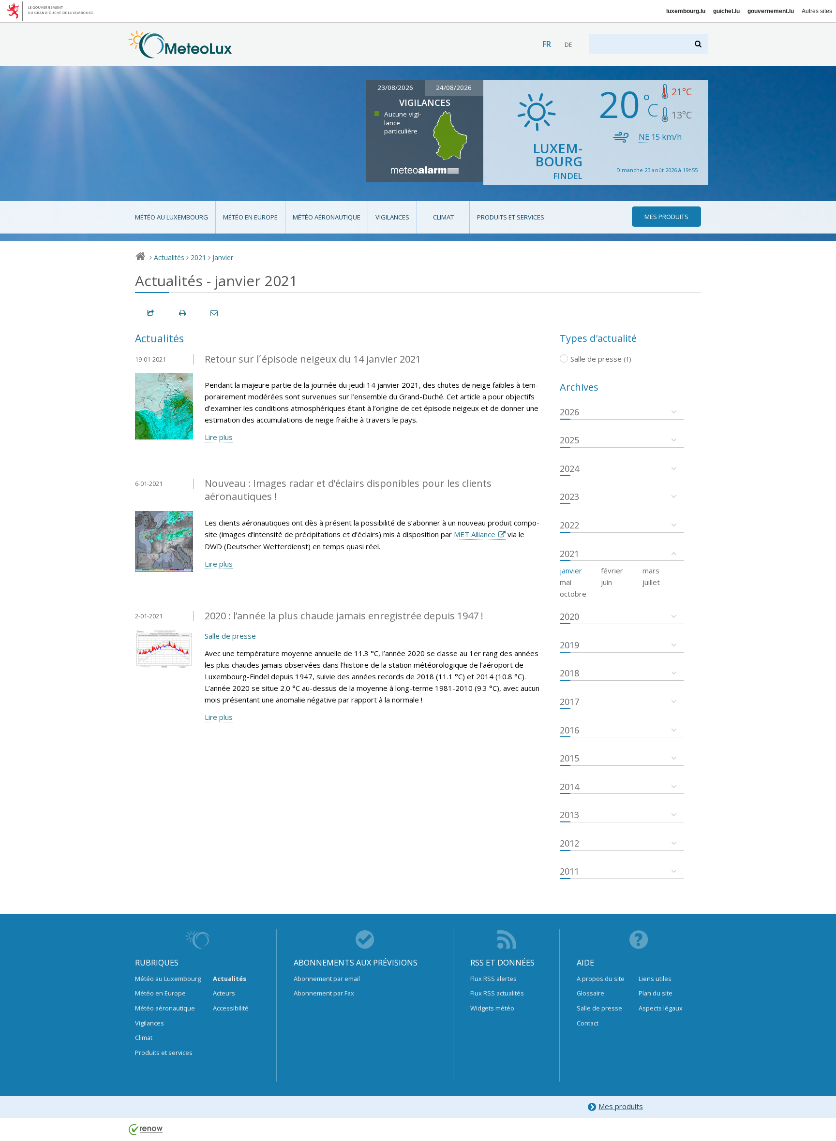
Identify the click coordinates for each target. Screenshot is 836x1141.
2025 (569, 440)
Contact (587, 1023)
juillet (651, 582)
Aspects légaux (661, 1008)
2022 (569, 525)
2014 (569, 786)
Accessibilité (231, 1008)
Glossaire (590, 993)
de (568, 45)
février (612, 570)
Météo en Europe (250, 217)
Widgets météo (492, 1008)
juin (606, 582)
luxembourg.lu (685, 11)
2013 (569, 814)
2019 (569, 645)
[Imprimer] (183, 313)
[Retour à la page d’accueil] (180, 53)
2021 (198, 257)
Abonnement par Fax (324, 993)
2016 (569, 730)
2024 (569, 468)
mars (650, 570)
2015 (569, 758)
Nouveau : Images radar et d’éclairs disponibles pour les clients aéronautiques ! (348, 490)
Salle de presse (230, 636)
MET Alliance (474, 534)
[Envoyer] (215, 313)
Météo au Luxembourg (171, 217)
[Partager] (151, 313)
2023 (569, 496)
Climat (443, 217)
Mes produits (620, 1106)
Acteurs (224, 993)
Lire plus (219, 437)
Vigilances (392, 217)
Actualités (169, 257)
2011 (569, 871)
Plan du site (655, 993)
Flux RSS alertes (493, 978)
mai (565, 582)
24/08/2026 (454, 87)
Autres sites (817, 11)
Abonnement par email (327, 978)
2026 (569, 412)
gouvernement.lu (770, 11)
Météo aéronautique (326, 217)
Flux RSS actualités (497, 993)
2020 (569, 616)
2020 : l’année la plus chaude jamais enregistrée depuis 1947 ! (344, 615)
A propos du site (601, 978)
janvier (571, 570)
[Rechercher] (698, 44)
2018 (569, 673)
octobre (573, 594)
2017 (569, 701)
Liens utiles (655, 978)
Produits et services (510, 217)
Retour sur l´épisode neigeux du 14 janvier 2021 (313, 359)
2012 (569, 843)
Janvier (222, 257)
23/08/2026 (395, 87)
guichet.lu (726, 11)
